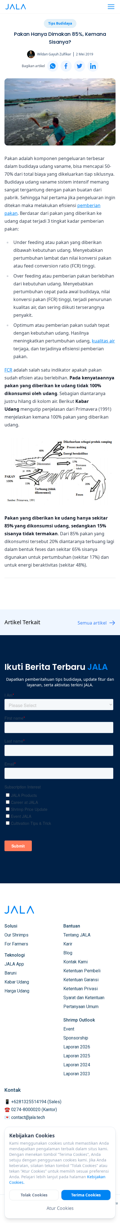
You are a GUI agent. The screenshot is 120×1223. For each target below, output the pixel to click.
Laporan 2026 (76, 1047)
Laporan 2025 (76, 1055)
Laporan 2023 (76, 1073)
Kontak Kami (75, 961)
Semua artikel (92, 623)
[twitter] (79, 66)
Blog (67, 953)
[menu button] (111, 6)
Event (68, 1029)
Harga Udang (16, 991)
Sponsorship (75, 1038)
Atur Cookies (60, 1208)
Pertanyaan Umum (81, 1006)
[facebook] (66, 66)
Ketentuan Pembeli (81, 970)
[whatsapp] (52, 66)
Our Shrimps (16, 935)
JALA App (14, 964)
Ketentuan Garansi (81, 979)
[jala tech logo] (15, 7)
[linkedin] (93, 66)
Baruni (10, 973)
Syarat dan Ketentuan (83, 997)
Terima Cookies (86, 1195)
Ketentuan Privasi (80, 988)
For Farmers (16, 944)
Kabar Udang (16, 982)
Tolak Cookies (34, 1195)
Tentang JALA (76, 935)
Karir (67, 944)
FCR (8, 370)
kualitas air (103, 341)
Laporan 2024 (76, 1064)
